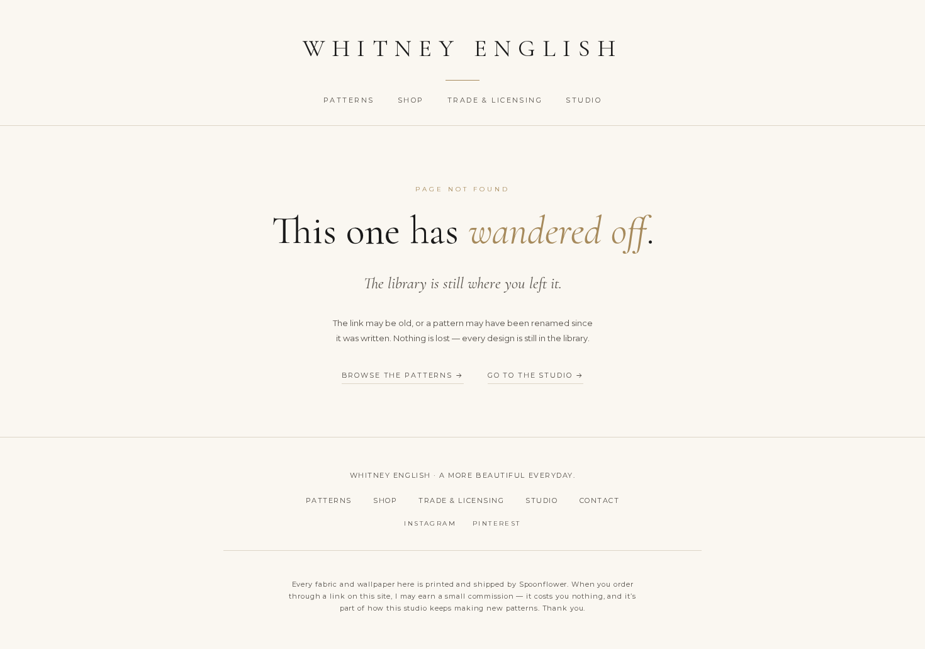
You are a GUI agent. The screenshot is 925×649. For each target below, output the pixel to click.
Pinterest (497, 523)
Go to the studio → (536, 375)
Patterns (350, 100)
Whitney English (463, 48)
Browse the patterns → (403, 375)
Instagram (430, 523)
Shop (412, 100)
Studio (584, 100)
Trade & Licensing (496, 100)
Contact (600, 500)
